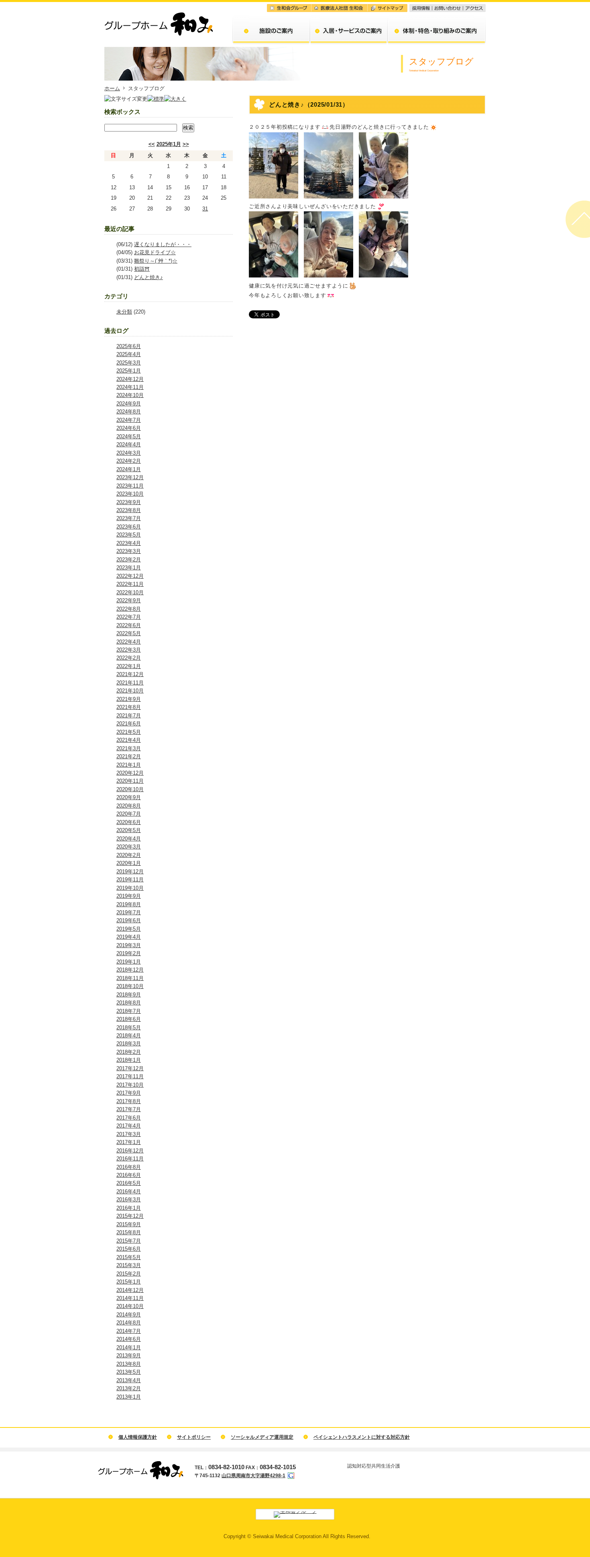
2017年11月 (130, 1076)
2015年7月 (128, 1241)
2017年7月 (128, 1109)
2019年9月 (128, 896)
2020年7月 (128, 814)
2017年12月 (130, 1068)
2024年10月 (130, 395)
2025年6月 (128, 346)
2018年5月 (128, 1028)
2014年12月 (130, 1290)
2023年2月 (128, 560)
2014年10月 (130, 1306)
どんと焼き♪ (148, 277)
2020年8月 (128, 806)
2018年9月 (128, 995)
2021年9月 (128, 699)
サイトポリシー (194, 1437)
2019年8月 (128, 904)
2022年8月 (128, 609)
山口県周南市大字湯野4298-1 (253, 1475)
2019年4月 (128, 937)
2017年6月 (128, 1118)
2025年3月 (128, 363)
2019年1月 (128, 962)
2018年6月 (128, 1019)
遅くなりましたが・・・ (162, 244)
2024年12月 (130, 379)
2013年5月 (128, 1372)
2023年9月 (128, 502)
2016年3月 (128, 1200)
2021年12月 (130, 674)
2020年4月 (128, 839)
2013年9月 (128, 1356)
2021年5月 (128, 732)
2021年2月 (128, 756)
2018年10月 (130, 986)
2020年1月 (128, 863)
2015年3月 (128, 1265)
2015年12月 (130, 1216)
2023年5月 (128, 535)
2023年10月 (130, 494)
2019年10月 (130, 888)
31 (205, 209)
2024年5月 (128, 436)
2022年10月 (130, 592)
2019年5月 (128, 929)
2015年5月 (128, 1257)
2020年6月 (128, 822)
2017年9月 (128, 1093)
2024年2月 (128, 461)
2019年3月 (128, 945)
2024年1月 (128, 469)
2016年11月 (130, 1159)
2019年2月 (128, 953)
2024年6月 (128, 428)
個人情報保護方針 (137, 1437)
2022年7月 (128, 617)
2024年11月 (130, 387)
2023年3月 (128, 551)
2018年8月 (128, 1003)
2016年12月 (130, 1151)
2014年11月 (130, 1298)
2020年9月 (128, 797)
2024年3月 (128, 453)
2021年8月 (128, 707)
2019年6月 (128, 920)
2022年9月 (128, 600)
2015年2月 (128, 1274)
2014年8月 (128, 1323)
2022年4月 (128, 642)
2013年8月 (128, 1364)
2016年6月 (128, 1175)
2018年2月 (128, 1052)
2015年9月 (128, 1224)
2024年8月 (128, 412)
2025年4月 (128, 354)
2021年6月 (128, 724)
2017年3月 (128, 1134)
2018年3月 (128, 1044)
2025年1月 (169, 144)
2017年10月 (130, 1085)
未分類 (124, 312)
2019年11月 (130, 880)
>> (186, 144)
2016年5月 (128, 1183)
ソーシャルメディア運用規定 (262, 1437)
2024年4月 (128, 444)
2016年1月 (128, 1208)
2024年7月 (128, 420)
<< (152, 144)
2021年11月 (130, 683)
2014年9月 (128, 1315)
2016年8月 (128, 1167)
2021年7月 (128, 716)
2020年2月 (128, 855)
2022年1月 (128, 666)
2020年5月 (128, 830)
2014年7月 (128, 1331)
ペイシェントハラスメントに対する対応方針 (361, 1437)
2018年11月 (130, 978)
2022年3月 (128, 650)
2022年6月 (128, 625)
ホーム (112, 88)
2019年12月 (130, 872)
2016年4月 (128, 1192)
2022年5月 (128, 633)
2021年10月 (130, 691)
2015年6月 (128, 1249)
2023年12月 (130, 477)
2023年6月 (128, 527)
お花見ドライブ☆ (155, 252)
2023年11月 (130, 486)
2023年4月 (128, 543)
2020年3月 (128, 847)
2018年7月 (128, 1011)
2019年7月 (128, 912)
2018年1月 (128, 1060)
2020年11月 (130, 781)
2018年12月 (130, 970)
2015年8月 (128, 1232)
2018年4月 (128, 1036)
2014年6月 (128, 1339)
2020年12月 (130, 773)
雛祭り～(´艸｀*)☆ (155, 261)
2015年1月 (128, 1282)
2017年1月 (128, 1142)
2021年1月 (128, 765)
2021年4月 (128, 740)
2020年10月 (130, 789)
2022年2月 (128, 658)
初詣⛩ (142, 269)
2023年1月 (128, 568)
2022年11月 (130, 584)
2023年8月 (128, 510)
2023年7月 (128, 518)
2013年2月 (128, 1388)
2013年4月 (128, 1380)
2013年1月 (128, 1397)
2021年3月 (128, 748)
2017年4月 (128, 1126)
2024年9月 (128, 404)
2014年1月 (128, 1347)
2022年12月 (130, 576)
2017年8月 (128, 1101)
